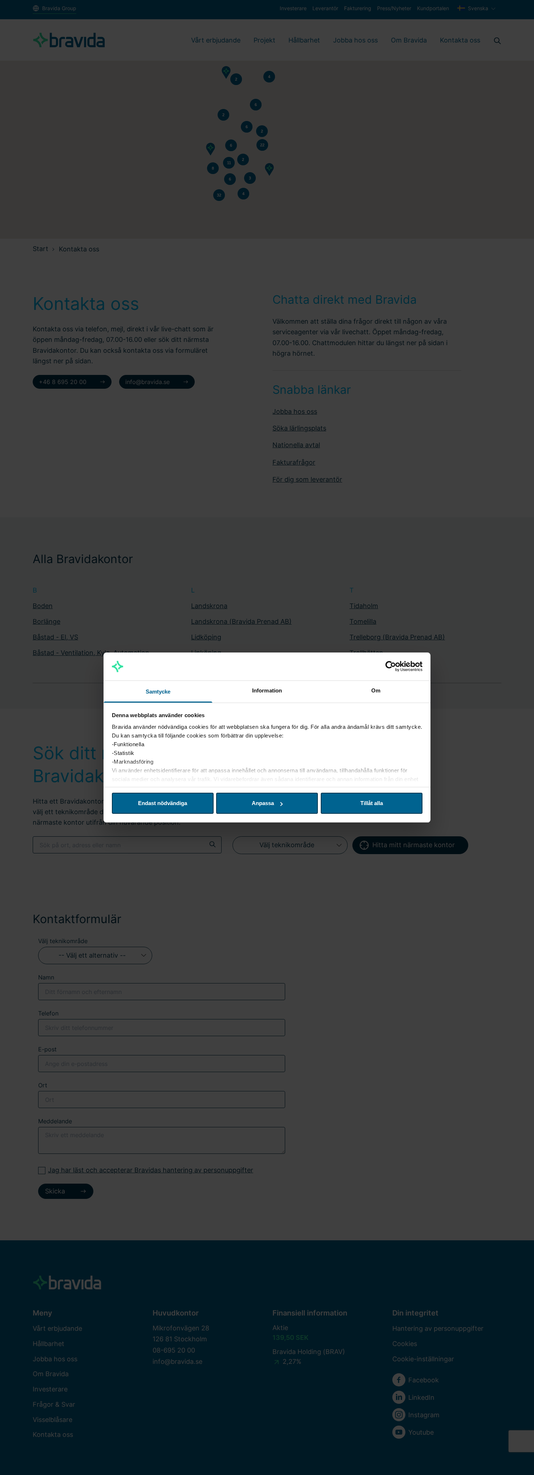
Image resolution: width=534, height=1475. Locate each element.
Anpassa (263, 803)
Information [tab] (267, 690)
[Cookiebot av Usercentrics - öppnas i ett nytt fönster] (390, 666)
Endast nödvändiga (162, 803)
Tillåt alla (371, 803)
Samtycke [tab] (158, 691)
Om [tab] (375, 690)
